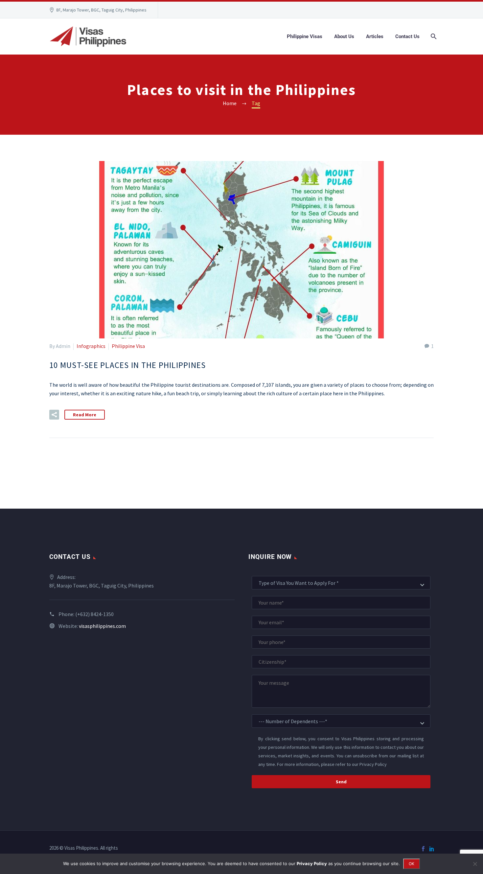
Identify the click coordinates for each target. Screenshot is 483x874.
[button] (54, 415)
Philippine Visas (304, 36)
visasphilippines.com (102, 626)
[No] (475, 864)
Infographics (91, 346)
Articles (374, 36)
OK (411, 863)
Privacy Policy (373, 764)
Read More (84, 415)
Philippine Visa (128, 346)
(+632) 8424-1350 (94, 614)
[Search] (432, 36)
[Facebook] (423, 848)
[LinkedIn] (431, 848)
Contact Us (407, 36)
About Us (344, 36)
